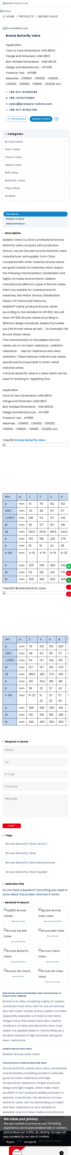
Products (26, 16)
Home (10, 16)
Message (10, 799)
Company (11, 786)
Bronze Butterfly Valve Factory (26, 844)
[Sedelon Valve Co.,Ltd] (15, 3)
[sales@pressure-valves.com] (68, 573)
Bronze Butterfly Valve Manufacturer (30, 863)
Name (8, 750)
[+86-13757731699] (68, 566)
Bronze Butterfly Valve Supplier (27, 872)
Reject (10, 1142)
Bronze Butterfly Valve (30, 440)
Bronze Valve (48, 16)
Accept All (30, 1142)
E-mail (9, 774)
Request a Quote (41, 119)
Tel (6, 762)
